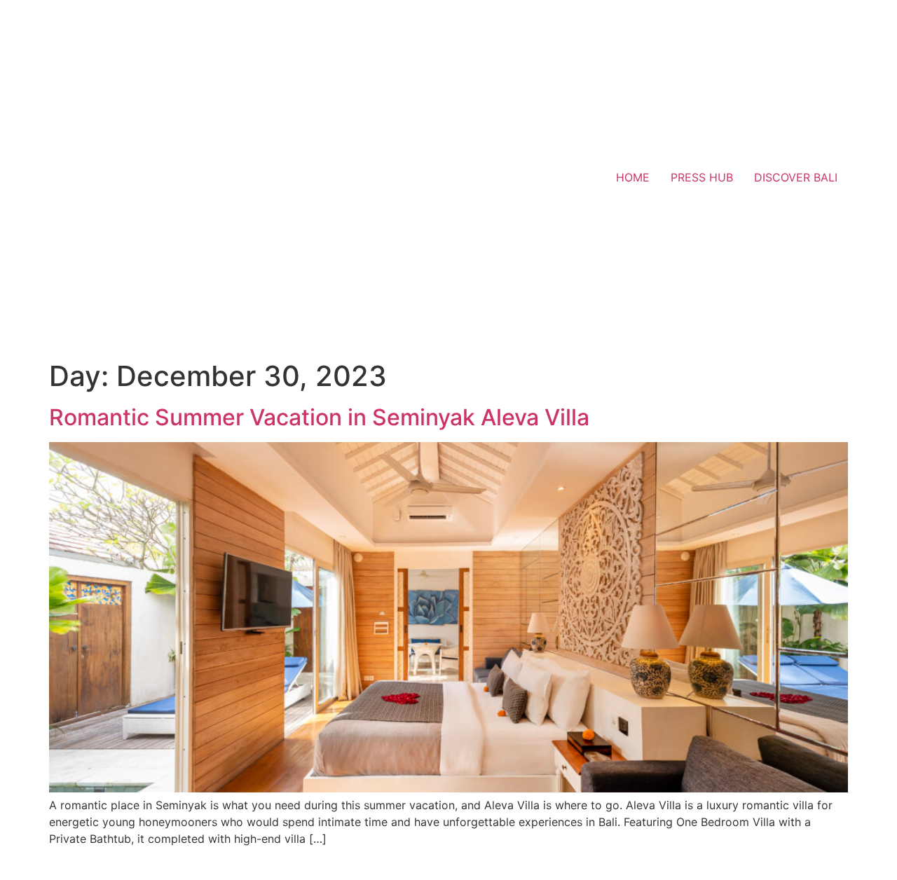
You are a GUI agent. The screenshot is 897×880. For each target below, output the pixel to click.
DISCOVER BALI (795, 177)
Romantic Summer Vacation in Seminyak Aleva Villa (319, 417)
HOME (633, 177)
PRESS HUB (702, 177)
